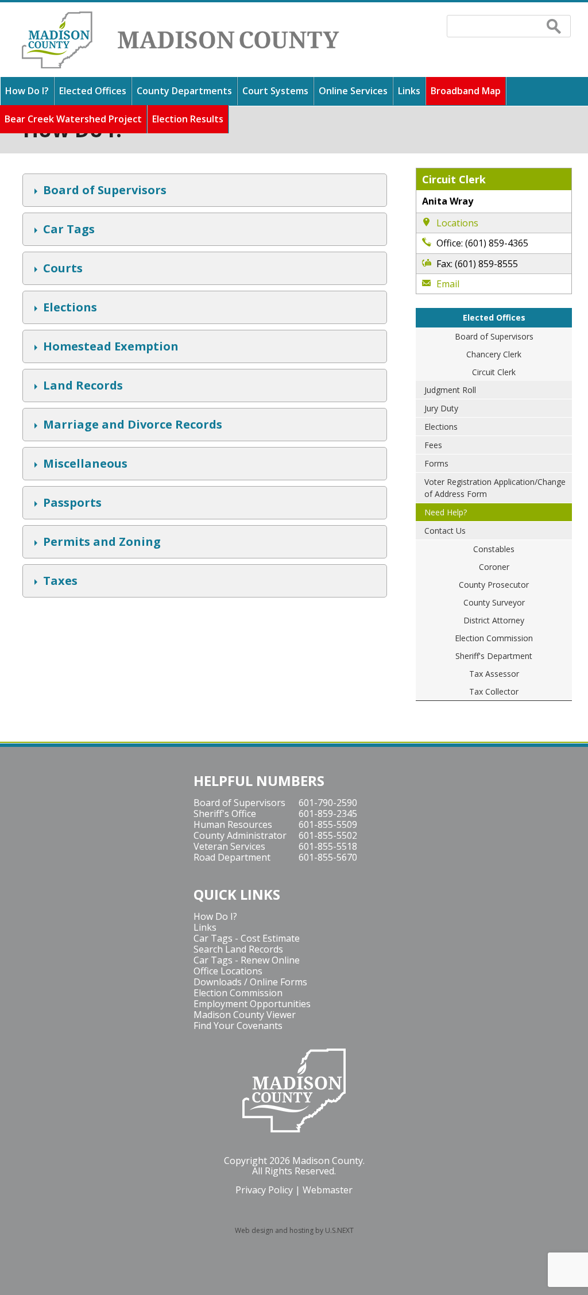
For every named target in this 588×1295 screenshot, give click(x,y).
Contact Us (445, 530)
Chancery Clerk (493, 354)
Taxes (59, 582)
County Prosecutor (494, 584)
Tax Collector (494, 691)
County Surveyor (494, 602)
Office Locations (228, 971)
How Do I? (27, 90)
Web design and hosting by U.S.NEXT (294, 1230)
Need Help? (445, 512)
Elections (68, 308)
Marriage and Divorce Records (131, 426)
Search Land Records (238, 949)
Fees (433, 445)
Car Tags (67, 230)
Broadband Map (466, 90)
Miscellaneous (83, 465)
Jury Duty (441, 408)
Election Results (187, 119)
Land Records (81, 386)
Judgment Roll (450, 389)
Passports (71, 504)
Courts (61, 269)
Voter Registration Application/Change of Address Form (495, 487)
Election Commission (494, 638)
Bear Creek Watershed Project (73, 119)
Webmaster (328, 1190)
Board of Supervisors (103, 191)
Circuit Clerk (494, 372)
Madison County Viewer (245, 1014)
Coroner (494, 566)
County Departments (184, 90)
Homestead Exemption (109, 347)
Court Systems (275, 90)
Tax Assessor (494, 673)
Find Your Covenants (238, 1025)
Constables (493, 549)
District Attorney (493, 620)
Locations (457, 223)
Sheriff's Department (493, 655)
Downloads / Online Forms (250, 982)
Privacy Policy (264, 1190)
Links (409, 90)
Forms (436, 463)
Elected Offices (92, 90)
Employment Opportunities (252, 1003)
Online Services (353, 90)
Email (448, 284)
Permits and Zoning (100, 543)
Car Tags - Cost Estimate (247, 938)
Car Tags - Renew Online (247, 960)
